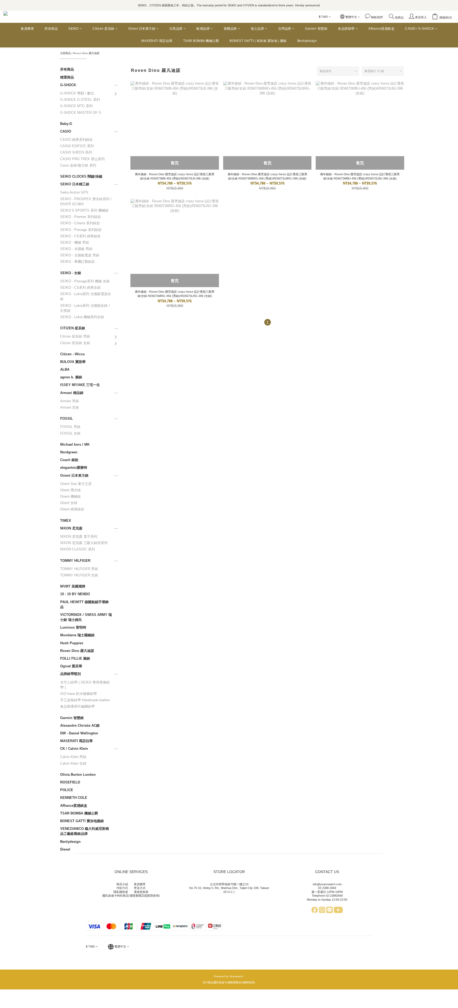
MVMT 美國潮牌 (72, 586)
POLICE (66, 790)
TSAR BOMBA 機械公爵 (201, 41)
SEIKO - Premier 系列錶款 (80, 217)
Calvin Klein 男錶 (73, 757)
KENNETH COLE (73, 798)
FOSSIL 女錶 (70, 433)
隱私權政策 (120, 891)
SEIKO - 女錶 (70, 273)
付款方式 (122, 887)
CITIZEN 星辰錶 (72, 328)
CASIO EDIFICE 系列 (77, 146)
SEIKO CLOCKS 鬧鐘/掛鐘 (81, 176)
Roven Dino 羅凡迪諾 (86, 53)
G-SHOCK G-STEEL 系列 (80, 100)
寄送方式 (140, 887)
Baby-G (66, 124)
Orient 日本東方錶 (141, 28)
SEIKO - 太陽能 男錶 (76, 249)
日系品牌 (176, 28)
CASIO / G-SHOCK (419, 28)
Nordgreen (68, 452)
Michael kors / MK (75, 444)
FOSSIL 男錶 (70, 427)
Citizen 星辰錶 (103, 28)
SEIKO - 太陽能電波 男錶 (79, 255)
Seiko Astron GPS (74, 192)
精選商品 (67, 77)
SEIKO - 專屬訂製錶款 (77, 262)
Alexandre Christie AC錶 (80, 725)
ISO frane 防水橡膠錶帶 (78, 694)
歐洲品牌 (203, 28)
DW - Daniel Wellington (79, 733)
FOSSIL (66, 418)
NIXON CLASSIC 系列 (77, 549)
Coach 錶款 (69, 460)
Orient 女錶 (68, 503)
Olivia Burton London (78, 775)
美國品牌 (230, 28)
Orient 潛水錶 (70, 490)
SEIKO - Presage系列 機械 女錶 (85, 281)
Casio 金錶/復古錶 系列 (78, 165)
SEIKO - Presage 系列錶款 (81, 230)
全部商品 (65, 53)
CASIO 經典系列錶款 (76, 140)
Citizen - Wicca (72, 354)
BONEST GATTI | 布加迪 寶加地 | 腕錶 (258, 41)
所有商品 (51, 28)
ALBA (64, 369)
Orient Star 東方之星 (76, 484)
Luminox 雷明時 (73, 627)
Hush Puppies (71, 643)
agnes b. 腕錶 (71, 377)
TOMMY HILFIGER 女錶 (79, 575)
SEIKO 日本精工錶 (74, 184)
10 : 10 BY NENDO (75, 594)
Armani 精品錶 (71, 393)
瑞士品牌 (257, 28)
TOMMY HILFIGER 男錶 (79, 569)
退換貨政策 (141, 891)
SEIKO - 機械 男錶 (74, 242)
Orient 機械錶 (70, 496)
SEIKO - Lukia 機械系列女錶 (82, 317)
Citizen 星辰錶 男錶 (75, 336)
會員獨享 (27, 28)
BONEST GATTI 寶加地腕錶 (82, 821)
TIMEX (65, 521)
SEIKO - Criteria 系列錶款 (80, 223)
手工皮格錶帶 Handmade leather (85, 700)
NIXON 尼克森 (71, 528)
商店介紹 (122, 884)
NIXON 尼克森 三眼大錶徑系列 (84, 543)
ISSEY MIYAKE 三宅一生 (80, 385)
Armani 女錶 (69, 407)
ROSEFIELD (70, 782)
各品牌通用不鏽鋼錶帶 (77, 706)
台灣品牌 (284, 28)
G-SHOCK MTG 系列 (76, 106)
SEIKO (73, 28)
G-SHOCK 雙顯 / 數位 (77, 93)
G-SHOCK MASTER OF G (80, 113)
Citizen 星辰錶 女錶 (75, 343)
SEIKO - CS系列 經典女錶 (80, 288)
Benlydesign (307, 41)
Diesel (65, 849)
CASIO (65, 131)
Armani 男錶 (69, 401)
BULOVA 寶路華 (73, 362)
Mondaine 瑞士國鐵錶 (77, 635)
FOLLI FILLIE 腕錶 (75, 658)
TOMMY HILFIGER (75, 561)
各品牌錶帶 (346, 28)
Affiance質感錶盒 (381, 28)
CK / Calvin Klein (74, 749)
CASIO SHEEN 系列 (76, 152)
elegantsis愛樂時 (73, 468)
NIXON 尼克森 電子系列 (78, 536)
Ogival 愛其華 (71, 666)
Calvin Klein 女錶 (73, 763)
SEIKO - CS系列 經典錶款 (80, 236)
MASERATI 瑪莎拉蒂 (157, 41)
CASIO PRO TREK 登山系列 (82, 159)
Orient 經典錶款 (72, 509)
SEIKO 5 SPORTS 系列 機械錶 (84, 210)
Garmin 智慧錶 (316, 28)
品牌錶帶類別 (70, 674)
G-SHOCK (68, 85)
